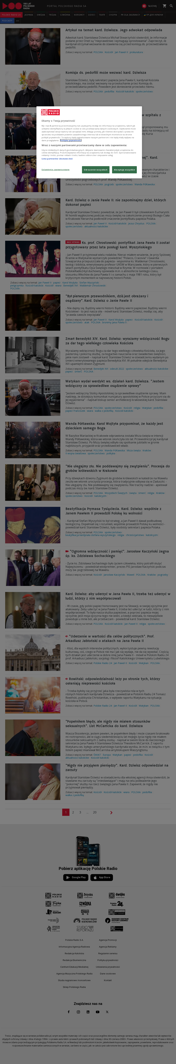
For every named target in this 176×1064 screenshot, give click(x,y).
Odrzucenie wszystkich (96, 169)
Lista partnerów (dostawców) (57, 158)
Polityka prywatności (71, 140)
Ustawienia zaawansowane (56, 169)
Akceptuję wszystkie (124, 169)
